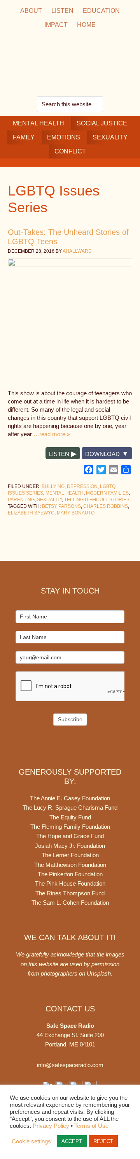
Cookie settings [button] (31, 1141)
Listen (59, 454)
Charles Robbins (105, 506)
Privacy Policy (51, 1126)
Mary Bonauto (75, 513)
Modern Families (107, 493)
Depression (82, 486)
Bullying (53, 486)
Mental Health (65, 493)
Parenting (21, 499)
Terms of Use (91, 1126)
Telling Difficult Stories (97, 499)
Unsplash (99, 973)
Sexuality (49, 499)
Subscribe (70, 719)
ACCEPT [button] (71, 1141)
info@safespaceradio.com (70, 1065)
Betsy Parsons (61, 506)
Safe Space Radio (70, 64)
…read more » (51, 434)
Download (102, 454)
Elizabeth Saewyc (31, 513)
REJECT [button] (103, 1141)
